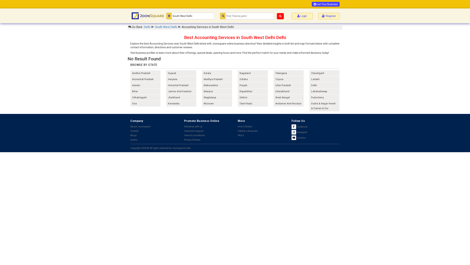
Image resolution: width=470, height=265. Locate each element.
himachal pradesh (178, 85)
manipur (208, 91)
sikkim (243, 97)
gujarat (172, 73)
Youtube (301, 137)
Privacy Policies (192, 139)
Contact (134, 131)
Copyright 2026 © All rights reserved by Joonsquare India (160, 148)
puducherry (317, 97)
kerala (207, 73)
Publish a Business (248, 131)
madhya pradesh (213, 79)
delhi (314, 85)
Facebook (302, 126)
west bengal (282, 97)
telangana (281, 73)
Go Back (136, 27)
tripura (279, 79)
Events (133, 139)
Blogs (133, 135)
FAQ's (241, 135)
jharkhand (174, 97)
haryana (172, 79)
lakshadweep (319, 91)
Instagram (301, 132)
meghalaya (210, 97)
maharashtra (211, 85)
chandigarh (317, 73)
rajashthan (246, 91)
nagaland (245, 73)
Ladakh (315, 79)
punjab (243, 85)
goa (134, 103)
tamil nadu (246, 103)
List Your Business (327, 4)
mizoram (209, 103)
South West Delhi (166, 27)
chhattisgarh (139, 97)
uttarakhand (282, 91)
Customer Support (194, 131)
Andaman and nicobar (288, 103)
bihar (135, 91)
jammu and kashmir (180, 91)
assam (136, 85)
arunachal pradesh (143, 79)
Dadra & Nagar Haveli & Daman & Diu (323, 106)
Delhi (147, 27)
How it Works (245, 126)
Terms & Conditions (194, 135)
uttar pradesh (283, 85)
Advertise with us (193, 126)
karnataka (174, 103)
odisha (244, 79)
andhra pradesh (141, 73)
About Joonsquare (140, 126)
